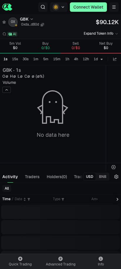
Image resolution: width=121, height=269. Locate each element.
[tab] (10, 177)
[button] (43, 7)
